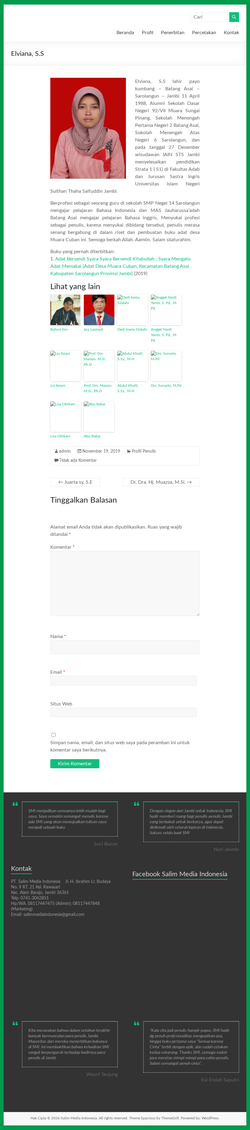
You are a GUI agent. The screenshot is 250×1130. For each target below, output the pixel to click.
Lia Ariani (57, 385)
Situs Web (61, 703)
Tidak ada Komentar (78, 460)
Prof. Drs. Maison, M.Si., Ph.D (98, 388)
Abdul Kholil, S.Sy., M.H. (127, 388)
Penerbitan (172, 32)
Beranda (125, 32)
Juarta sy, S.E (75, 482)
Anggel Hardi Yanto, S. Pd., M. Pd (164, 335)
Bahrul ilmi (59, 329)
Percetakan (204, 32)
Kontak (231, 32)
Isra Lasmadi (93, 329)
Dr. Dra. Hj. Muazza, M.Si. (161, 482)
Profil (147, 32)
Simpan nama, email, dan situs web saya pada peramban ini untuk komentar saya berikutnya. (120, 746)
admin (65, 451)
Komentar (62, 547)
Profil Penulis (144, 451)
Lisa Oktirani (60, 436)
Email (57, 672)
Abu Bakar (92, 436)
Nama (58, 636)
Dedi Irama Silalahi (132, 329)
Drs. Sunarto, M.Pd (166, 385)
